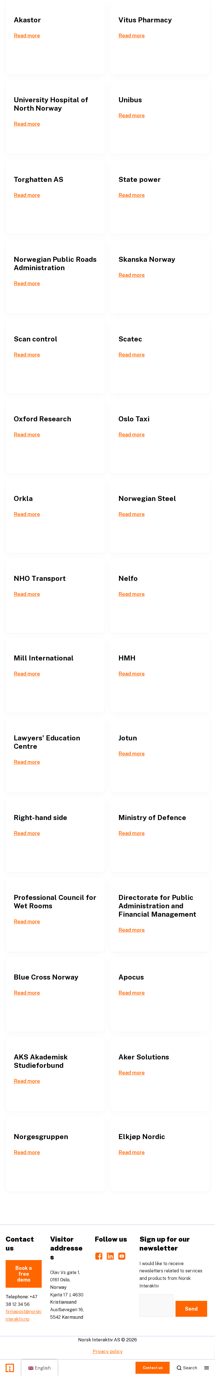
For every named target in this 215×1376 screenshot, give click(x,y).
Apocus (131, 977)
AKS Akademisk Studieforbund (41, 1061)
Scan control (35, 339)
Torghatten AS (38, 179)
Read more (27, 36)
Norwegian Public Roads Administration (55, 263)
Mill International (44, 658)
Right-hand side (40, 817)
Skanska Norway (146, 259)
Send (191, 1309)
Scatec (130, 339)
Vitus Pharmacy (145, 20)
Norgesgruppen (41, 1136)
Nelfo (128, 578)
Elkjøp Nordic (141, 1136)
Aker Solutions (143, 1057)
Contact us (153, 1368)
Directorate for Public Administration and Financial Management (157, 905)
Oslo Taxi (133, 419)
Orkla (23, 498)
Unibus (130, 100)
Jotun (127, 738)
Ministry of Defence (152, 817)
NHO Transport (40, 578)
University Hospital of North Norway (51, 104)
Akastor (27, 20)
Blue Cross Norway (46, 977)
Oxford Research (42, 419)
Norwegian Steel (147, 498)
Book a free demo (23, 1274)
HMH (126, 658)
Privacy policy (108, 1351)
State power (139, 179)
